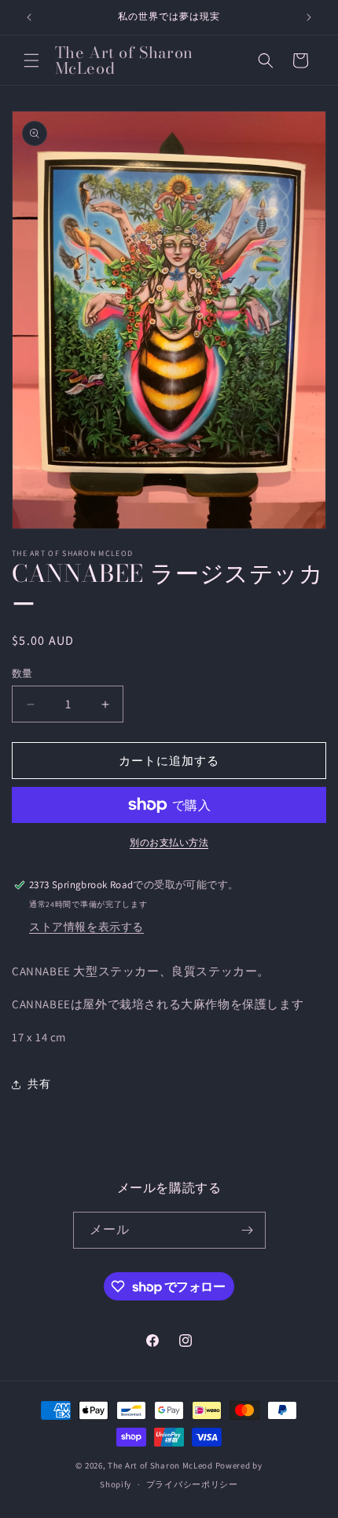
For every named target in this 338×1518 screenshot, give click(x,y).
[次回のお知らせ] (309, 17)
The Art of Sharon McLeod (161, 1465)
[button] (31, 60)
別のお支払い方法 (169, 842)
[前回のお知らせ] (29, 17)
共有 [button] (39, 1084)
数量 (22, 673)
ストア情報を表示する (86, 927)
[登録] (247, 1230)
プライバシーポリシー (192, 1484)
